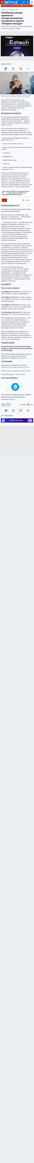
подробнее (22, 358)
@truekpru (11, 399)
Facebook (13, 367)
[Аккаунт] (32, 2)
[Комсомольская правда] (10, 2)
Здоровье (4, 9)
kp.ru (31, 405)
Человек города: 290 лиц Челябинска (11, 5)
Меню (2, 2)
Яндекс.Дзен (25, 371)
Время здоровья (9, 415)
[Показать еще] (28, 69)
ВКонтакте (5, 367)
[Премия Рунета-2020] (16, 2)
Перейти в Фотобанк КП (23, 96)
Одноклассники (23, 367)
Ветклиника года (27, 5)
